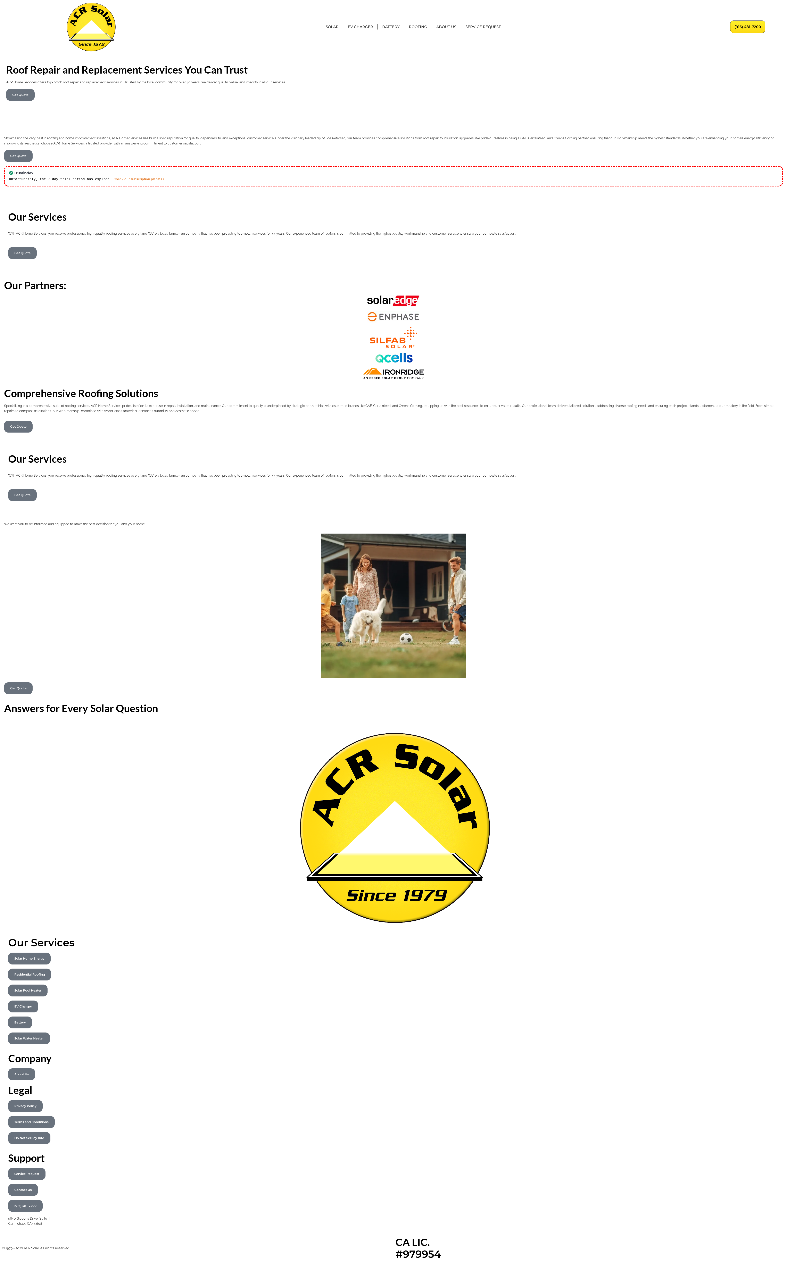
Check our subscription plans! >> (139, 179)
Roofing (418, 27)
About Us (446, 27)
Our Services (41, 942)
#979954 (418, 1254)
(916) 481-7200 (748, 27)
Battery (391, 27)
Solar (332, 27)
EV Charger (360, 27)
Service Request (483, 27)
